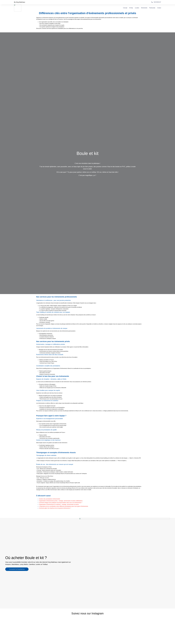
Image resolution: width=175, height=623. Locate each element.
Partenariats (152, 7)
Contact (159, 7)
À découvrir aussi (43, 496)
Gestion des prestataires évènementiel (49, 499)
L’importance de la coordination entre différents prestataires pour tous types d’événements (63, 506)
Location (137, 7)
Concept (125, 7)
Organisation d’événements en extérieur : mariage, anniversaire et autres (59, 504)
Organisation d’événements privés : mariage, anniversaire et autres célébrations (61, 500)
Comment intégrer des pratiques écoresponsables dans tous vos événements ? (60, 502)
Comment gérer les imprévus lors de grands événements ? (55, 508)
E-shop (131, 7)
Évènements (144, 7)
